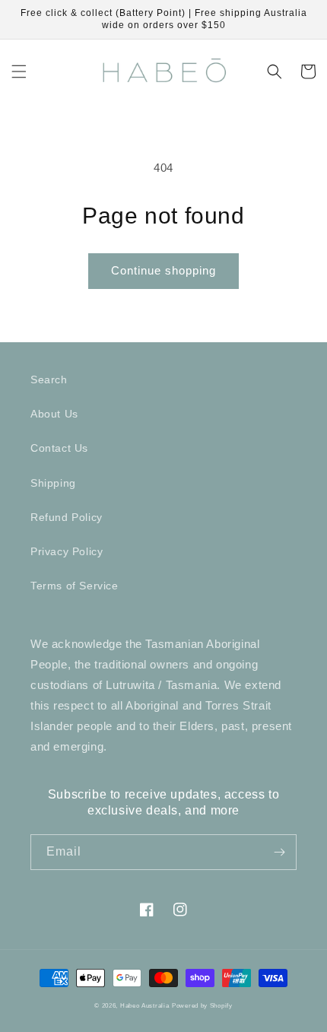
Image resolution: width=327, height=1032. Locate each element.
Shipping (53, 483)
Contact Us (59, 448)
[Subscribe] (279, 852)
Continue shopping (163, 270)
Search (49, 379)
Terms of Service (74, 586)
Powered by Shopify (202, 1005)
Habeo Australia (145, 1005)
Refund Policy (66, 517)
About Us (54, 414)
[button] (19, 71)
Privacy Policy (66, 551)
